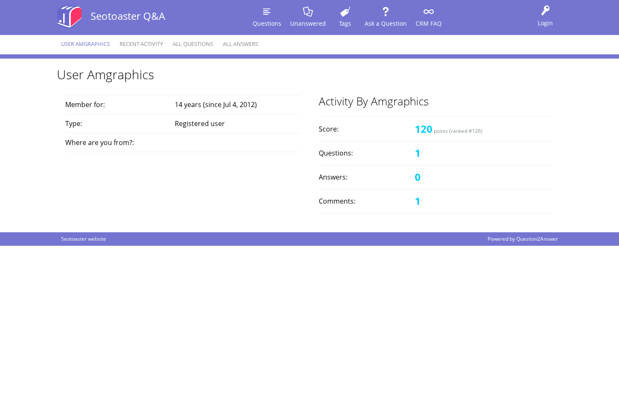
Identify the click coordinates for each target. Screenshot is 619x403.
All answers (240, 44)
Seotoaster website (83, 238)
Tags (345, 23)
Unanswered (308, 23)
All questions (193, 44)
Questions (267, 23)
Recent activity (141, 44)
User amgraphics (85, 44)
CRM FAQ (429, 23)
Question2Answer (537, 238)
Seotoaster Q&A (128, 16)
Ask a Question (386, 23)
